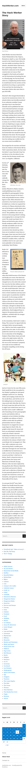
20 (17, 735)
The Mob (6, 683)
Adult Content (8, 566)
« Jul (7, 745)
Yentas (6, 698)
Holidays (6, 618)
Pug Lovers (7, 651)
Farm (5, 609)
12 (14, 732)
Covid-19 (6, 590)
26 (14, 738)
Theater (6, 687)
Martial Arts (7, 635)
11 (10, 732)
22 (24, 735)
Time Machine (8, 690)
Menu (23, 5)
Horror (6, 620)
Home (4, 753)
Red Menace (7, 653)
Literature (7, 633)
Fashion (6, 612)
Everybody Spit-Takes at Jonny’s (14, 549)
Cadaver (6, 581)
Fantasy (6, 607)
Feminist (6, 614)
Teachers (6, 679)
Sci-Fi (5, 661)
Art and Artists (8, 568)
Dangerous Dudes (9, 601)
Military (6, 638)
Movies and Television (11, 642)
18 (10, 735)
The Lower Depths (9, 681)
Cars (5, 583)
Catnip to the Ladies (10, 586)
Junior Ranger (8, 627)
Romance (6, 659)
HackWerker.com (10, 6)
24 (7, 738)
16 (4, 735)
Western (6, 696)
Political (6, 648)
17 (7, 735)
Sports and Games (9, 672)
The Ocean (7, 685)
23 (4, 738)
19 (14, 735)
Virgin (6, 694)
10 (7, 732)
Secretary (7, 664)
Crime (5, 592)
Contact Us (5, 760)
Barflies (6, 573)
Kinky (5, 629)
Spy (5, 674)
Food (5, 616)
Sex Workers (8, 668)
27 (17, 738)
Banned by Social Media (11, 571)
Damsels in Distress (10, 596)
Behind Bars (7, 577)
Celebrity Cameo (9, 588)
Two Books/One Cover (10, 692)
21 (20, 735)
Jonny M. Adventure (10, 625)
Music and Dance (9, 644)
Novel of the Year (9, 646)
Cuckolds (6, 594)
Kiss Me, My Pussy (9, 551)
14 (20, 732)
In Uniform (7, 622)
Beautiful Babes (8, 575)
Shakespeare (8, 670)
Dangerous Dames (9, 599)
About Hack (6, 756)
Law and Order (8, 631)
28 (21, 738)
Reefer (6, 655)
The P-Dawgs (8, 553)
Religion (6, 657)
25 (10, 738)
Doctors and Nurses (10, 605)
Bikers (6, 579)
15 (24, 732)
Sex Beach (7, 666)
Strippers (6, 677)
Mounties (7, 640)
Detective (7, 603)
